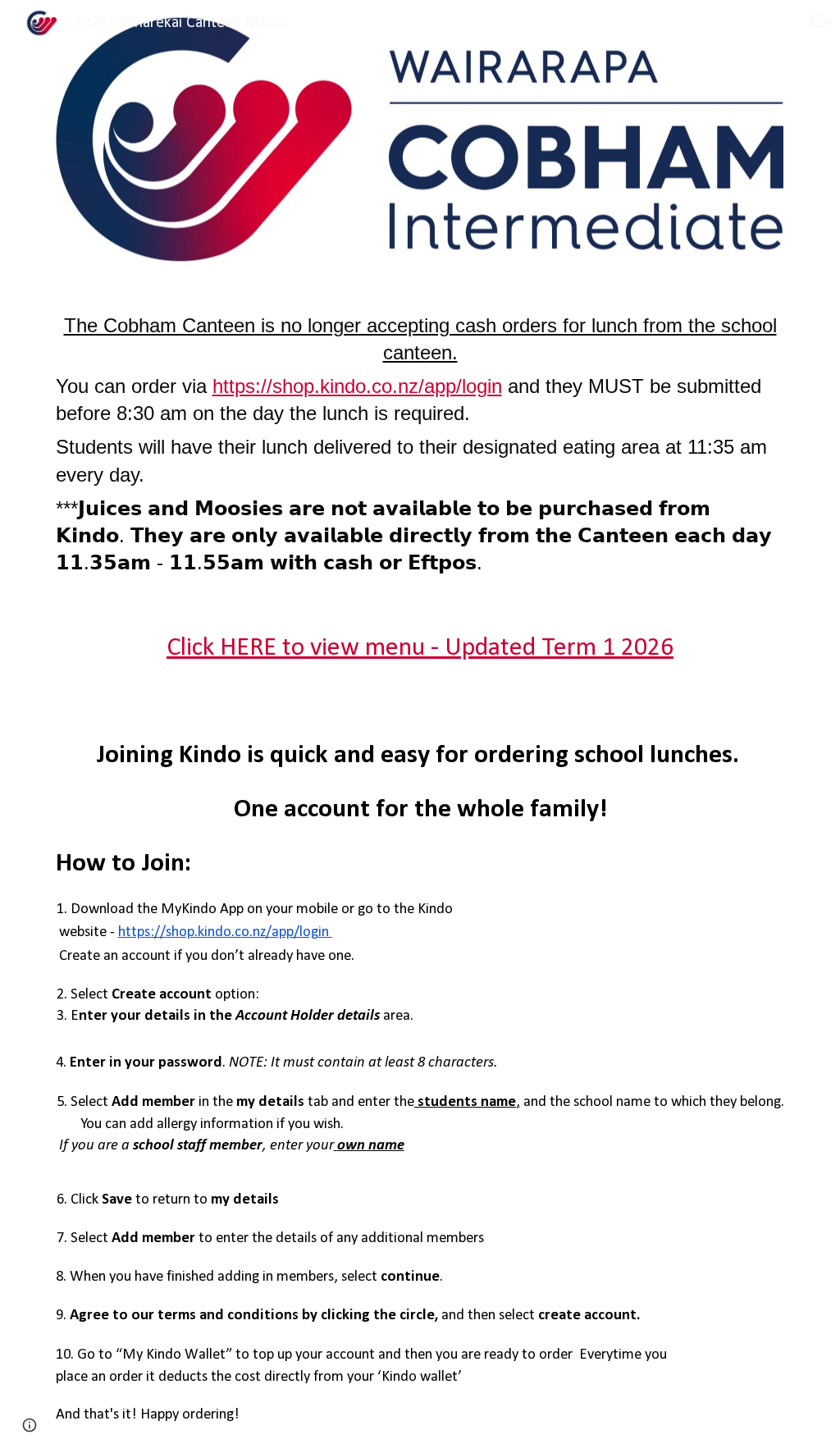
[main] (420, 441)
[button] (820, 23)
